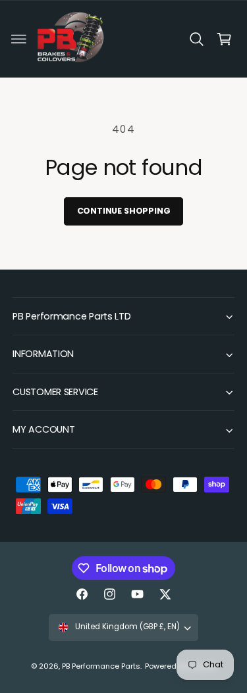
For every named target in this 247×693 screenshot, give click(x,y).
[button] (19, 39)
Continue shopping (124, 210)
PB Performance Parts (101, 666)
